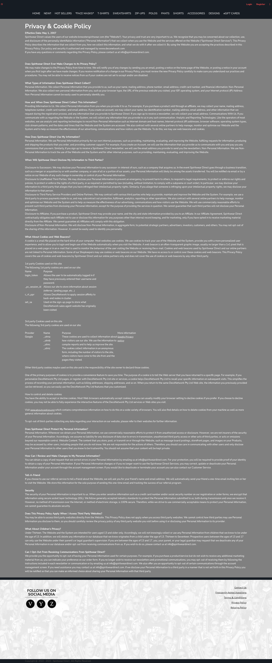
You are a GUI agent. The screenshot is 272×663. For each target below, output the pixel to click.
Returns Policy (238, 607)
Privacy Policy (238, 602)
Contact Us (240, 587)
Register (260, 4)
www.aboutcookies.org (42, 409)
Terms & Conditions (235, 597)
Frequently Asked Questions (230, 592)
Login (249, 4)
